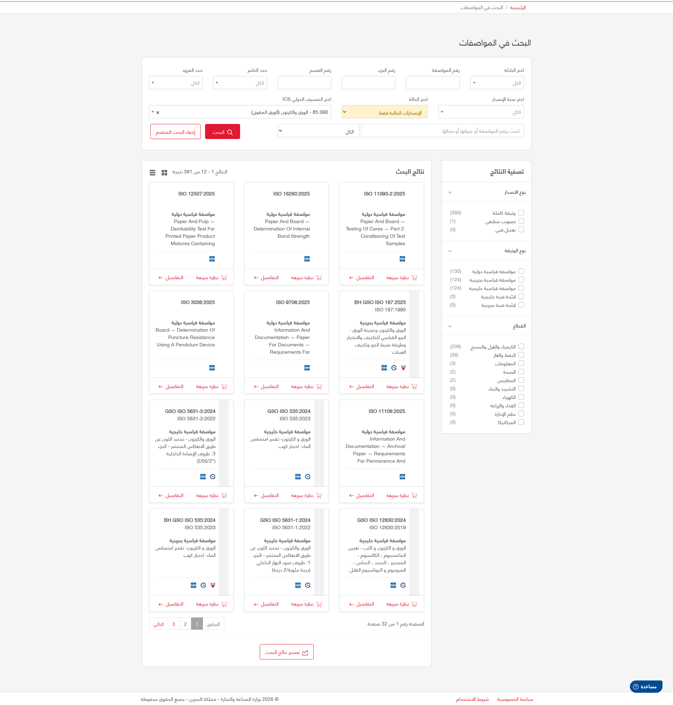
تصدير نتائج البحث (283, 651)
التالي (159, 623)
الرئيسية (518, 6)
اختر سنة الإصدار (508, 98)
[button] (175, 131)
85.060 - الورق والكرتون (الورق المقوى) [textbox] (242, 111)
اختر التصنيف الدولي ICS (307, 98)
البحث (220, 131)
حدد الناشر (257, 69)
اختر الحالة (418, 98)
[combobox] (497, 82)
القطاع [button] (519, 326)
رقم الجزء (386, 69)
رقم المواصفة (446, 69)
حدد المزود (192, 69)
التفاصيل (364, 276)
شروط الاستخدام (472, 698)
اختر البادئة (514, 69)
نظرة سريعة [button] (399, 276)
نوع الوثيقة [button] (515, 250)
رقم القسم (320, 69)
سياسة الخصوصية (515, 698)
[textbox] (497, 82)
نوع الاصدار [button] (515, 192)
